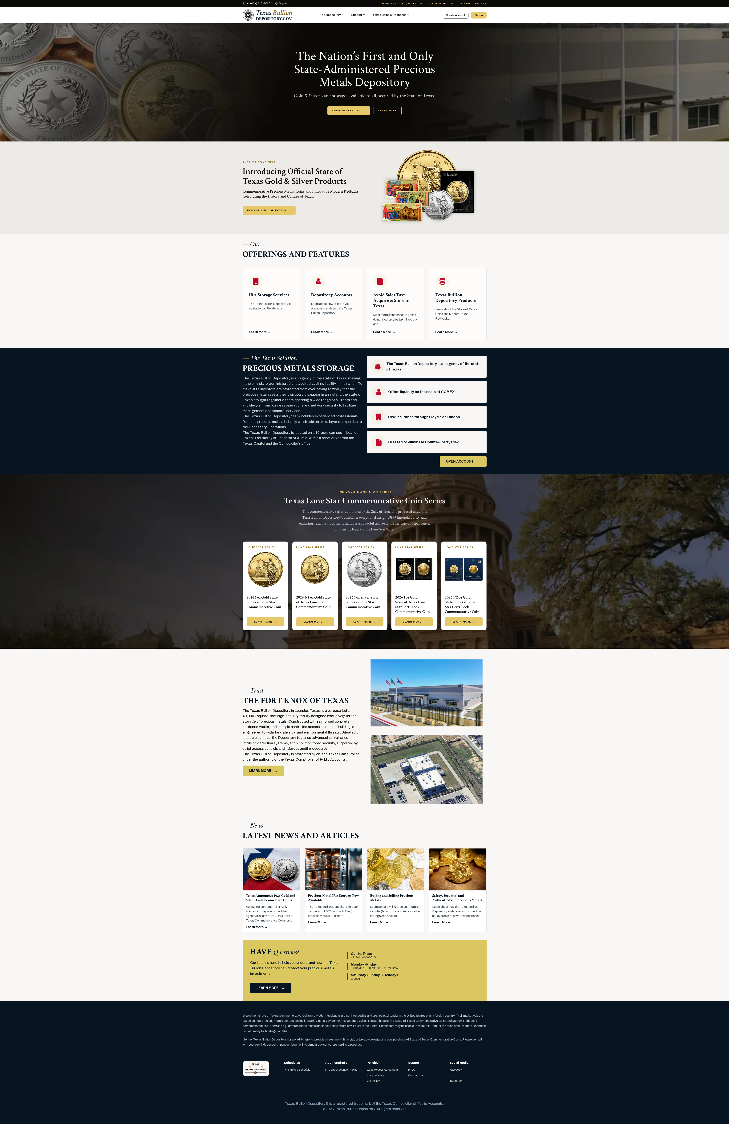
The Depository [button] (330, 14)
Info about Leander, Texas (341, 1069)
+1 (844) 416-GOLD (258, 3)
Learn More (387, 110)
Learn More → (265, 621)
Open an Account (348, 110)
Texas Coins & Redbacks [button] (389, 14)
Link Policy (373, 1080)
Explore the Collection (269, 210)
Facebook (456, 1069)
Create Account (455, 15)
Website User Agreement (382, 1069)
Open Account (460, 461)
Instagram (456, 1080)
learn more (268, 988)
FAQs (411, 1069)
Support (283, 3)
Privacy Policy (375, 1075)
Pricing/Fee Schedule (297, 1069)
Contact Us (415, 1075)
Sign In (479, 15)
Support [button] (356, 14)
